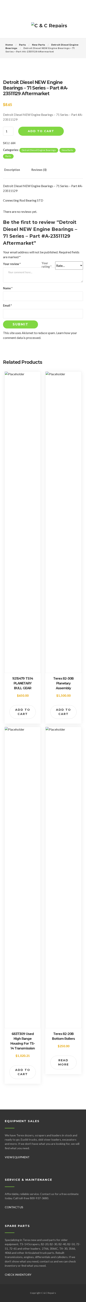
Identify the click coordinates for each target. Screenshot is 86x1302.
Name (7, 288)
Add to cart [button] (22, 712)
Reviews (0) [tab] (39, 169)
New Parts (38, 44)
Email (7, 305)
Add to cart (41, 131)
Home (9, 44)
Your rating (46, 264)
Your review (12, 264)
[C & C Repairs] (49, 27)
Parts (22, 44)
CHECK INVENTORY (18, 1274)
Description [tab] (12, 169)
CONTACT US (14, 1207)
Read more (63, 1062)
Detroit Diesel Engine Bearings (39, 150)
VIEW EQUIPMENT (17, 1157)
